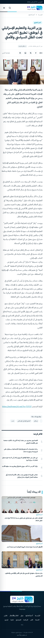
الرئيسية (40, 15)
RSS (22, 625)
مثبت (12, 421)
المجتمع (18, 620)
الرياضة (25, 620)
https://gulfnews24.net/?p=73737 (17, 406)
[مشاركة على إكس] (30, 53)
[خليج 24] (34, 8)
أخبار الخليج (32, 15)
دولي (22, 615)
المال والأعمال (14, 615)
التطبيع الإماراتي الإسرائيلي (24, 421)
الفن (31, 620)
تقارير (5, 615)
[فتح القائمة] (4, 8)
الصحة (37, 620)
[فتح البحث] (9, 8)
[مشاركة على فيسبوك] (36, 53)
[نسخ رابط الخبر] (20, 53)
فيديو (6, 620)
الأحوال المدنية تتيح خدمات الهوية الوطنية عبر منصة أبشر (24, 547)
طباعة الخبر (6, 53)
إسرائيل (36, 421)
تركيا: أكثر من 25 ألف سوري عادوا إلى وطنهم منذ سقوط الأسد (20, 466)
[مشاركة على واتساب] (25, 53)
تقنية (12, 620)
